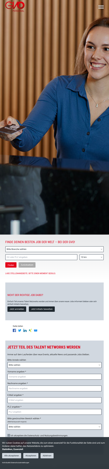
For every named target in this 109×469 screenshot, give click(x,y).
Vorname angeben (16, 371)
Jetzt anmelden (17, 309)
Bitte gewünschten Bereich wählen (24, 420)
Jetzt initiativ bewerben (42, 309)
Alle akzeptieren (11, 455)
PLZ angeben (14, 406)
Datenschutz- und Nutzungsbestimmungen (47, 435)
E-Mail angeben (15, 395)
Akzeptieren (30, 455)
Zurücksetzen (27, 265)
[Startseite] (16, 6)
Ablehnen (47, 455)
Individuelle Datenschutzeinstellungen (15, 463)
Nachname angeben (17, 383)
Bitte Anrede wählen (16, 360)
